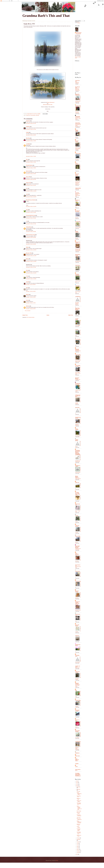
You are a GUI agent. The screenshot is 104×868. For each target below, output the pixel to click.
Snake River (28, 115)
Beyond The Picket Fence (77, 94)
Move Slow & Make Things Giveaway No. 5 (77, 89)
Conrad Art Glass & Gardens (77, 175)
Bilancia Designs (76, 476)
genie (27, 287)
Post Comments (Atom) (30, 317)
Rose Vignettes (77, 339)
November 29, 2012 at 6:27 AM (31, 223)
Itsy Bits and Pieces (77, 200)
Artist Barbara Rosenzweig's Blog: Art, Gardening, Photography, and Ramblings (77, 452)
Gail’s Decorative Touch (77, 554)
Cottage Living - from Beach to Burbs (78, 396)
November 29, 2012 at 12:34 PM (31, 261)
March (78, 849)
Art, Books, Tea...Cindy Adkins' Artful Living (77, 493)
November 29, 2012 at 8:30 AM (31, 237)
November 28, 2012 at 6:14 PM (31, 129)
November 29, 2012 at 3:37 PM (31, 267)
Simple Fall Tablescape (77, 82)
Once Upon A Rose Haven (77, 211)
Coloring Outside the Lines (30, 215)
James (27, 300)
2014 (77, 782)
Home (48, 315)
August (78, 841)
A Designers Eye (77, 379)
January (78, 852)
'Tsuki (27, 276)
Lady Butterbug (77, 741)
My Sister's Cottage (77, 591)
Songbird (76, 763)
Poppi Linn (77, 482)
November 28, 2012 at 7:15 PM (31, 140)
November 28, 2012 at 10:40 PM (31, 196)
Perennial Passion (76, 141)
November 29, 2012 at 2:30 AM (31, 212)
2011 (77, 854)
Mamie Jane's (77, 755)
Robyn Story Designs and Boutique (77, 309)
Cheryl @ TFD (28, 182)
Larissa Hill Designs (77, 625)
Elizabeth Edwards (29, 165)
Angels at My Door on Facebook (78, 549)
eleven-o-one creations (77, 672)
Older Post (70, 315)
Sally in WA (28, 176)
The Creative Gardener (77, 710)
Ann (26, 188)
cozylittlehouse (77, 296)
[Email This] (43, 113)
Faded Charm (77, 265)
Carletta (27, 132)
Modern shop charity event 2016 (78, 478)
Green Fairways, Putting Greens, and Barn (79, 808)
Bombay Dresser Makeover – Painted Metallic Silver (77, 195)
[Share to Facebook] (46, 113)
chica (27, 209)
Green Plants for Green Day (79, 833)
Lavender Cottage (76, 319)
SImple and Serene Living (30, 234)
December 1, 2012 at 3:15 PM (30, 297)
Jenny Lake (78, 817)
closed (76, 766)
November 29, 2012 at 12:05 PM (31, 249)
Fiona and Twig (77, 354)
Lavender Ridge (78, 700)
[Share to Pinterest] (47, 113)
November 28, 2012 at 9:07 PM (31, 179)
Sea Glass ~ (80, 498)
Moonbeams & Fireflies (77, 466)
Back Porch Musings (77, 378)
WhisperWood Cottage (77, 255)
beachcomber (77, 571)
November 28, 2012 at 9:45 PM (31, 185)
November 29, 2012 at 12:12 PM (31, 255)
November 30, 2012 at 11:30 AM (31, 278)
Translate (78, 22)
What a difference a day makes (79, 822)
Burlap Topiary (77, 667)
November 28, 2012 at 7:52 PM (31, 162)
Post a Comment (27, 310)
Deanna (27, 258)
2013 (77, 784)
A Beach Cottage (78, 188)
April (78, 847)
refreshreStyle (77, 116)
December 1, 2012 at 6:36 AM (30, 291)
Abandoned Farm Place (79, 815)
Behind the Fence (78, 813)
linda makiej (77, 285)
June (78, 844)
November (78, 789)
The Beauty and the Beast (78, 830)
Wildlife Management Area (79, 793)
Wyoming (37, 115)
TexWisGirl (28, 126)
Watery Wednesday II (50, 102)
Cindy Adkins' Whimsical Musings (77, 547)
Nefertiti (27, 294)
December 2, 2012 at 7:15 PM (30, 302)
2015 (77, 781)
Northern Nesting (76, 440)
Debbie (27, 247)
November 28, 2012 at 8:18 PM (31, 173)
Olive (27, 159)
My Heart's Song (78, 105)
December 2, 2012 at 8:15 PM (30, 308)
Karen (27, 270)
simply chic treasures (77, 526)
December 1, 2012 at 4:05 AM (30, 284)
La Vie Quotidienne (77, 163)
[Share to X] (45, 113)
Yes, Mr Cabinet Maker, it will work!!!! (77, 685)
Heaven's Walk (77, 536)
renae (27, 194)
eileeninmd (28, 120)
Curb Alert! (77, 192)
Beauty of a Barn (78, 799)
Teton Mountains (33, 115)
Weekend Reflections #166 (47, 104)
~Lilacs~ (80, 267)
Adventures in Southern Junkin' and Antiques (77, 603)
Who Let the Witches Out (79, 819)
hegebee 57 (77, 635)
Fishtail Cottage (78, 153)
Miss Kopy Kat (77, 221)
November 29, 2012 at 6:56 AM (31, 231)
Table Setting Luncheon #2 (79, 804)
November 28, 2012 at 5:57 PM (31, 123)
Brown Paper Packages (77, 731)
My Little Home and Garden (77, 384)
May (78, 846)
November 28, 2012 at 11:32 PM (31, 206)
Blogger (57, 860)
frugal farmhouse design (77, 759)
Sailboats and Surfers (79, 801)
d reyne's (76, 329)
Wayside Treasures (77, 232)
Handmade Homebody (77, 349)
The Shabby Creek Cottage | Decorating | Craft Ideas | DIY (78, 774)
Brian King (28, 138)
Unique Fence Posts (79, 835)
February (78, 850)
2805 (76, 690)
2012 (77, 785)
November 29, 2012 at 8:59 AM (31, 244)
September (78, 839)
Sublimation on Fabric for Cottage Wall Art (78, 118)
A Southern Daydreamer (77, 274)
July (77, 843)
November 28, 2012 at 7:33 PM (31, 156)
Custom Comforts (76, 429)
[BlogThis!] (44, 113)
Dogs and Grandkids (77, 683)
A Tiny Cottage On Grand (77, 366)
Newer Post (25, 315)
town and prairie (78, 581)
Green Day (78, 791)
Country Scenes (78, 827)
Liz (26, 221)
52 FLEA (76, 515)
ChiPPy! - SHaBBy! (76, 131)
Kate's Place (77, 407)
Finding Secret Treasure (77, 242)
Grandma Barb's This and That (79, 33)
